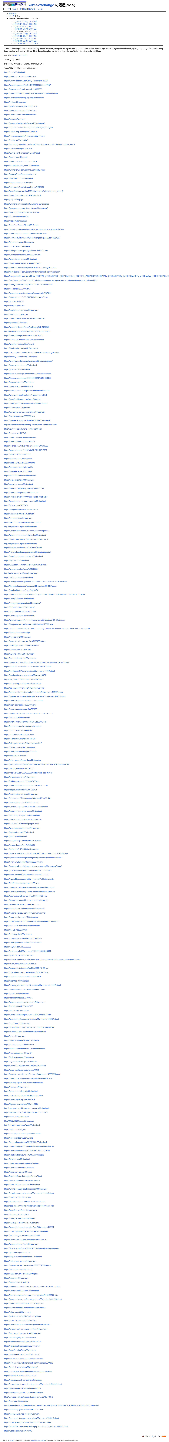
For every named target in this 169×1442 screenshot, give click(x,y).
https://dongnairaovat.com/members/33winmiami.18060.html (28, 624)
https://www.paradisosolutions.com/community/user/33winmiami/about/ (33, 866)
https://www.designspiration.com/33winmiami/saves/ (25, 234)
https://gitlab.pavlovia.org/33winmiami (19, 463)
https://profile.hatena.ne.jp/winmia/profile (20, 106)
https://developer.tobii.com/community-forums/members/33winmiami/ (32, 272)
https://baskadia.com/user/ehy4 (16, 1282)
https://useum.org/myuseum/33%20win (20, 1338)
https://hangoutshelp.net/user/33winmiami (21, 510)
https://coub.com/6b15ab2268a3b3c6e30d (21, 849)
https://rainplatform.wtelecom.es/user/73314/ (22, 904)
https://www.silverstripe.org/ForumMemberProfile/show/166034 (29, 892)
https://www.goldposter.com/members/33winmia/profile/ (26, 531)
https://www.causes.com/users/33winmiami (21, 1040)
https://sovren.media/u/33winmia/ (17, 454)
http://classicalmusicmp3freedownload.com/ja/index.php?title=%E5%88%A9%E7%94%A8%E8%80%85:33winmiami (51, 1405)
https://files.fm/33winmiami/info (16, 217)
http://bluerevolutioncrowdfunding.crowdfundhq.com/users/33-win (30, 425)
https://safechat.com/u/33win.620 (17, 650)
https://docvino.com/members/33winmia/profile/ (23, 548)
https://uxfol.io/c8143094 (14, 302)
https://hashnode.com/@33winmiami (19, 832)
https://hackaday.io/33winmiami (17, 718)
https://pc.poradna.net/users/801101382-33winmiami (25, 1142)
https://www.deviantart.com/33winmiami (20, 110)
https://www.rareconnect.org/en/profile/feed (21, 1163)
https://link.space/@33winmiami (17, 289)
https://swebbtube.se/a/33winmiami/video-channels (25, 1032)
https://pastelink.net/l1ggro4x (15, 157)
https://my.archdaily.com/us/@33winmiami (21, 917)
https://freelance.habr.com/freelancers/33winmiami (24, 136)
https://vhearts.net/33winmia (15, 930)
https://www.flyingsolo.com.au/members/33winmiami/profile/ (28, 361)
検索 (25, 9)
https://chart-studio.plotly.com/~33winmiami (21, 166)
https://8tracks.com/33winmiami (17, 1159)
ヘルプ (39, 9)
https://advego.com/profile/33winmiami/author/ (23, 743)
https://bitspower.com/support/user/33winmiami (23, 1257)
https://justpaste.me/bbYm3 (15, 433)
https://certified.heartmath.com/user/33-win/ (21, 883)
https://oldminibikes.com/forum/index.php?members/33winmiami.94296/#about (36, 1427)
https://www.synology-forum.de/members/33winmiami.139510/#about (32, 1074)
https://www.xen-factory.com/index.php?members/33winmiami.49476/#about (35, 696)
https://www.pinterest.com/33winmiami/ (20, 77)
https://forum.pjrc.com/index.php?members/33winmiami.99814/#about (32, 985)
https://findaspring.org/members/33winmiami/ (22, 603)
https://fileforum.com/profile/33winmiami (20, 1261)
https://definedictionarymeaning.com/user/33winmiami (26, 1112)
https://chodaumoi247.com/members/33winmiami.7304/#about (29, 671)
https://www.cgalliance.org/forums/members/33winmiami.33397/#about (33, 1299)
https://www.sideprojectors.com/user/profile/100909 (25, 1066)
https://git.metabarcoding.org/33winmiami (21, 1091)
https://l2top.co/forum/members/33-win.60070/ (22, 977)
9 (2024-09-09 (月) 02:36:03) (25, 41)
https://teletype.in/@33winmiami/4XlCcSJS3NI (23, 841)
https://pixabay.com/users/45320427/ (19, 769)
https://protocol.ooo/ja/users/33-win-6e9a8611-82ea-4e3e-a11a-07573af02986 (36, 853)
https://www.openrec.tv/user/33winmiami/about (23, 943)
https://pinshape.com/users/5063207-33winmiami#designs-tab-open (31, 1248)
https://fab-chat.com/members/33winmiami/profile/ (24, 688)
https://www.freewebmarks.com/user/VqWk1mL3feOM (26, 786)
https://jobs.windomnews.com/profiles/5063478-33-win (26, 972)
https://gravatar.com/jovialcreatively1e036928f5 (23, 89)
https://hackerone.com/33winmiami (18, 1270)
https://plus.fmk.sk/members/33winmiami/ (20, 1367)
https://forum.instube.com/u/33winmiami (20, 1320)
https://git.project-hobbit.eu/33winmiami (20, 705)
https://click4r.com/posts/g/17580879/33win (21, 781)
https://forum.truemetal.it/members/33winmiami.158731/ (26, 875)
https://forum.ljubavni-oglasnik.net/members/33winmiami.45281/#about (33, 1384)
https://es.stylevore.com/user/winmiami (20, 739)
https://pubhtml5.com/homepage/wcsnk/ (20, 174)
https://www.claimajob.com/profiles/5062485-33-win (25, 641)
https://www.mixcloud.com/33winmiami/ (20, 115)
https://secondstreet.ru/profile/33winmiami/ (21, 802)
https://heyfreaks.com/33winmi (16, 561)
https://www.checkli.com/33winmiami (19, 1168)
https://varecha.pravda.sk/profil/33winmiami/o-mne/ (24, 913)
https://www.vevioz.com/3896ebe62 (18, 386)
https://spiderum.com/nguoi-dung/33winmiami (22, 760)
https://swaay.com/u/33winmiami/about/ (20, 964)
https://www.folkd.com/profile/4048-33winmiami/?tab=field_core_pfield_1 (33, 191)
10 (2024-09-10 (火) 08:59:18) (25, 43)
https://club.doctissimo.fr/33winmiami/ (19, 607)
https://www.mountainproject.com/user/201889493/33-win (27, 1015)
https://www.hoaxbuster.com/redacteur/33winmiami (24, 1002)
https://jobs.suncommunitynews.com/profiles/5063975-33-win (29, 1206)
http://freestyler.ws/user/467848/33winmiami (22, 1125)
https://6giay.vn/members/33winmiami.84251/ (22, 1388)
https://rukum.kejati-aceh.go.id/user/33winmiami (23, 1359)
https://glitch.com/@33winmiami (17, 1253)
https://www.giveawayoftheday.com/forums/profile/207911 (27, 293)
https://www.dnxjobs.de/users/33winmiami (21, 1244)
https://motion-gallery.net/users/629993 (20, 611)
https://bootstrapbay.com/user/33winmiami (21, 794)
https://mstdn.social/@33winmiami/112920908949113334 (27, 951)
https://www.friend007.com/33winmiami (20, 1350)
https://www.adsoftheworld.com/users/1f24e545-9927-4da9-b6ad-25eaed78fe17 (36, 662)
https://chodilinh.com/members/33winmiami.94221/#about (27, 667)
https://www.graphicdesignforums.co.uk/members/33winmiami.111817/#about (35, 582)
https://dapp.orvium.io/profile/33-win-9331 (21, 1104)
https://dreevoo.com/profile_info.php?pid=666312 (24, 488)
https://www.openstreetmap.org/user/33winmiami (24, 98)
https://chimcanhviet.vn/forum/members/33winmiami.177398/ (28, 1363)
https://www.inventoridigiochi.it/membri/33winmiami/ (25, 535)
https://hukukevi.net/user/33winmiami (19, 514)
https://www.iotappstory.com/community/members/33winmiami (29, 887)
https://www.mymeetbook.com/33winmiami (21, 1291)
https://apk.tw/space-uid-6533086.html (19, 416)
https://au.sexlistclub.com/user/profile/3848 (21, 1070)
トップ (7, 9)
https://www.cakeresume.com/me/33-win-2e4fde (23, 701)
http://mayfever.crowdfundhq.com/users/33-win (23, 429)
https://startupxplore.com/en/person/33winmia (22, 1134)
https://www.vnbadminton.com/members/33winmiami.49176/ (28, 713)
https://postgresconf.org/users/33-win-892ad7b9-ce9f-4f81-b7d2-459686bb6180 (36, 764)
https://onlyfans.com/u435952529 (17, 947)
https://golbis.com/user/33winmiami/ (18, 578)
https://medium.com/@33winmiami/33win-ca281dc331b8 (27, 798)
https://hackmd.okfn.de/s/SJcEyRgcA (19, 654)
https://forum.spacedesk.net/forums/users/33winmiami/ (26, 1231)
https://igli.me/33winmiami (14, 1036)
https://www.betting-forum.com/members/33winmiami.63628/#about (31, 1019)
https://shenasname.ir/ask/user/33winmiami (21, 1414)
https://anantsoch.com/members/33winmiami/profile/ (25, 565)
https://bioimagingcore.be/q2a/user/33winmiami (23, 1083)
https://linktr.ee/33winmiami (15, 102)
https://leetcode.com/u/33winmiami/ (18, 183)
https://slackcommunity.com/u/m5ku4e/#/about (23, 1380)
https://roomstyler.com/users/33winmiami (20, 357)
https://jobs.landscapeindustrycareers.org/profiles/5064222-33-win (31, 1295)
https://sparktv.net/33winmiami (16, 994)
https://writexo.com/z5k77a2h (16, 505)
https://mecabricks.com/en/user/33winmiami (22, 926)
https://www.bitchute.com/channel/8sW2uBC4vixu (24, 170)
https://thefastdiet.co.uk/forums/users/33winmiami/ (24, 909)
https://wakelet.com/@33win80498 (18, 149)
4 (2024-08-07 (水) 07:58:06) (25, 29)
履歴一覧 (12, 14)
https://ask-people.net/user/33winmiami (20, 658)
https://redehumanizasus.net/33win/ (18, 998)
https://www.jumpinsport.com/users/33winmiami (23, 556)
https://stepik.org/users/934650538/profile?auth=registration (28, 773)
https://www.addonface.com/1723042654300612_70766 (27, 1151)
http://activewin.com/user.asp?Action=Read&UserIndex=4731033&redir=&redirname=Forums (42, 960)
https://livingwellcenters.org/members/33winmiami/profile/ (27, 552)
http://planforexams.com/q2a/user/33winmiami (23, 1342)
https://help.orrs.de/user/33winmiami (19, 480)
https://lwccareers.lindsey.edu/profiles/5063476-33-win (26, 968)
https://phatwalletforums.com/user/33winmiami (23, 811)
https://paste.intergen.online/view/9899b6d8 (22, 1236)
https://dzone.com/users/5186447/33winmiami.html (24, 1202)
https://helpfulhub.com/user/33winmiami (20, 1376)
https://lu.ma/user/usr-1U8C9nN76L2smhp (21, 225)
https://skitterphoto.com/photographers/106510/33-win (26, 251)
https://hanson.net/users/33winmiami (19, 382)
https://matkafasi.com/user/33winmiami (20, 476)
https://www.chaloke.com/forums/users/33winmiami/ (25, 501)
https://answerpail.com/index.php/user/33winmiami (24, 412)
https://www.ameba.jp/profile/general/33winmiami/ (24, 123)
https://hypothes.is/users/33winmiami (19, 242)
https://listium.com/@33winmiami (17, 1312)
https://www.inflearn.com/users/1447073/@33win (24, 1303)
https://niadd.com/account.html (16, 1117)
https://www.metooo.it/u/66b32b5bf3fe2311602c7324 (25, 450)
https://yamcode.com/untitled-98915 (18, 730)
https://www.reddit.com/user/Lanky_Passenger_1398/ (25, 81)
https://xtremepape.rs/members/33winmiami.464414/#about (28, 1371)
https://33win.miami (19, 55)
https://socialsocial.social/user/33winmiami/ (21, 1354)
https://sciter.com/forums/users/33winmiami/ (21, 1346)
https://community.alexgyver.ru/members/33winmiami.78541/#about (31, 1418)
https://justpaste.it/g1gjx (13, 200)
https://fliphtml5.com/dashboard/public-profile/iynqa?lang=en (28, 128)
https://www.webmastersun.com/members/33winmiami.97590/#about (32, 1287)
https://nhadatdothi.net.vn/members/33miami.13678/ (25, 675)
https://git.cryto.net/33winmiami (16, 981)
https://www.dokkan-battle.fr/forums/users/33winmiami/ (26, 539)
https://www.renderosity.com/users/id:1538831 (23, 263)
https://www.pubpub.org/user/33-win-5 (19, 1100)
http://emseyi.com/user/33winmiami (18, 484)
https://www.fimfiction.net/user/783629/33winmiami (24, 318)
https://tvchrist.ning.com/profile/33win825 (20, 132)
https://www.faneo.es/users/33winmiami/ (20, 1210)
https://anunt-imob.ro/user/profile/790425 (20, 709)
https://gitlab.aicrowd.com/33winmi (18, 1172)
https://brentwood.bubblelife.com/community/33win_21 (26, 900)
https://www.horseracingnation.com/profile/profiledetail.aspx (28, 1078)
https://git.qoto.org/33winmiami (16, 1214)
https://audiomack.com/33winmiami (18, 178)
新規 (15, 9)
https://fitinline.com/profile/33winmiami (19, 747)
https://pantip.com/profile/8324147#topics (21, 1274)
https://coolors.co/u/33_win (15, 1129)
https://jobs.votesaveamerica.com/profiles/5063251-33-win (28, 870)
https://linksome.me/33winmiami (17, 408)
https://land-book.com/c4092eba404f (19, 735)
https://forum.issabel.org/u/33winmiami (19, 777)
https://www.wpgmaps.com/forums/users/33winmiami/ (26, 208)
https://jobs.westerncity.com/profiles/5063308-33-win (25, 896)
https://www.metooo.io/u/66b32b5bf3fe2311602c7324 (25, 297)
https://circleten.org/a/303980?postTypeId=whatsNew (25, 497)
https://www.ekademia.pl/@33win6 (18, 471)
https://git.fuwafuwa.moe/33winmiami (19, 1057)
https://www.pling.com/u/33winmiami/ (19, 616)
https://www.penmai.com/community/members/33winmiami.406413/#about (34, 620)
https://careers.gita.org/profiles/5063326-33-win (23, 938)
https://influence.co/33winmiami (17, 246)
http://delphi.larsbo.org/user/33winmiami (20, 527)
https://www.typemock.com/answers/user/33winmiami (25, 403)
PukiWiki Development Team (38, 1440)
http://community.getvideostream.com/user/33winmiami (26, 1108)
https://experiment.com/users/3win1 (18, 1138)
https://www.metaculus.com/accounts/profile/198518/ (25, 1240)
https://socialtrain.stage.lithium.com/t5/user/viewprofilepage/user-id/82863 (34, 229)
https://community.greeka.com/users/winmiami (23, 726)
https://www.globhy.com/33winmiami (19, 599)
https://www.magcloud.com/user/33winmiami (22, 828)
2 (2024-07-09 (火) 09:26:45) (25, 24)
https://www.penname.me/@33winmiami (20, 752)
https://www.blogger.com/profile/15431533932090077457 (27, 85)
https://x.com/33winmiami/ (14, 72)
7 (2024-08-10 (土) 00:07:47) (25, 36)
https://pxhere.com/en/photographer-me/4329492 (24, 187)
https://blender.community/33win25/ (18, 467)
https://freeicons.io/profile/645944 (17, 1197)
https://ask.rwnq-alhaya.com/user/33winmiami (22, 1333)
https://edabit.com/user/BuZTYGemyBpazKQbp (23, 1393)
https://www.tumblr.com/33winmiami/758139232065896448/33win (31, 93)
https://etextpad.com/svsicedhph (17, 633)
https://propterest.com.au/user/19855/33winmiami (24, 1155)
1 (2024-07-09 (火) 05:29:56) (25, 22)
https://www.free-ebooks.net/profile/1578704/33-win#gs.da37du (30, 268)
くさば (12, 1440)
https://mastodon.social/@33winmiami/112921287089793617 (29, 1027)
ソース (11, 16)
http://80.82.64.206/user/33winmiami (19, 1121)
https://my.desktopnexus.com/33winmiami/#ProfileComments (29, 879)
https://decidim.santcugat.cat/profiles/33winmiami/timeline (27, 374)
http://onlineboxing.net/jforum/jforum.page (21, 573)
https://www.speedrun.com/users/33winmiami (22, 255)
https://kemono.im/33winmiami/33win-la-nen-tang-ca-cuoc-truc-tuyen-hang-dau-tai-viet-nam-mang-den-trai (47, 629)
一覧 (20, 9)
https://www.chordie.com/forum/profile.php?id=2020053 (26, 327)
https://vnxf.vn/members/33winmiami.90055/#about (24, 1308)
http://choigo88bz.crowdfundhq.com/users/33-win (24, 679)
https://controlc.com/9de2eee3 (16, 1011)
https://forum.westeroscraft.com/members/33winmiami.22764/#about (31, 921)
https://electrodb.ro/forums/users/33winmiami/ (22, 522)
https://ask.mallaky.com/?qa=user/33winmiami (23, 684)
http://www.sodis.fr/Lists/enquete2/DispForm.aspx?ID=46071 (28, 1397)
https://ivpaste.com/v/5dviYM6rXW (18, 1431)
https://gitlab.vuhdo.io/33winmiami (18, 459)
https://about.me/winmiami (14, 119)
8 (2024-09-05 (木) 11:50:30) (24, 38)
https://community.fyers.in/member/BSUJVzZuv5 (23, 1410)
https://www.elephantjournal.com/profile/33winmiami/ (25, 1189)
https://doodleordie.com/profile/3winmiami (21, 348)
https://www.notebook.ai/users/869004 (19, 442)
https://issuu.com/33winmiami (16, 1401)
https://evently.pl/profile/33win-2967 (18, 1006)
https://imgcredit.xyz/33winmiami (17, 637)
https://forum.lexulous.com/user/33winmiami (22, 1185)
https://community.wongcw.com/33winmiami (22, 815)
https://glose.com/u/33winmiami (17, 369)
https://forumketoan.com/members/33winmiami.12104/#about (29, 1193)
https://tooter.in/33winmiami (15, 756)
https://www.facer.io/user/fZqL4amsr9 (19, 344)
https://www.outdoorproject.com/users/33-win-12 (23, 336)
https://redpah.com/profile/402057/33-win (20, 790)
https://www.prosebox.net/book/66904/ (19, 1219)
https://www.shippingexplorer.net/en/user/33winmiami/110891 (29, 1227)
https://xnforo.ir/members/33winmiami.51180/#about (25, 722)
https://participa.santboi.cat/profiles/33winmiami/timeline (27, 391)
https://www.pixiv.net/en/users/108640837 (21, 569)
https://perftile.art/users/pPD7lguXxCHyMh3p (22, 1316)
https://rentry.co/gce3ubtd (14, 306)
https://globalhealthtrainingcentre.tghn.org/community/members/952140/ (33, 858)
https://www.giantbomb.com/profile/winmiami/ (22, 195)
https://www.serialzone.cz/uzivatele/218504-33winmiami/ (27, 420)
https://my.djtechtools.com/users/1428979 (21, 590)
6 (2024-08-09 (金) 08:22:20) (25, 34)
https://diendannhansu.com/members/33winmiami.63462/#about (30, 586)
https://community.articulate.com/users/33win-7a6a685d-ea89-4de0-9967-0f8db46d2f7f (39, 144)
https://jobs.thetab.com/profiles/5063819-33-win (23, 1095)
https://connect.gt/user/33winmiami (18, 518)
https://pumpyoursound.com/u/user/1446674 (22, 1180)
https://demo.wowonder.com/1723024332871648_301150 (27, 378)
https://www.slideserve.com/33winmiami (20, 259)
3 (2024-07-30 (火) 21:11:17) (24, 26)
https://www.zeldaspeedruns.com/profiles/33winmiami (26, 807)
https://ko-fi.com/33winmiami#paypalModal (21, 824)
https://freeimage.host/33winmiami (18, 934)
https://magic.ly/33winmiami (15, 221)
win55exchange (41, 5)
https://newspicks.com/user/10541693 (19, 845)
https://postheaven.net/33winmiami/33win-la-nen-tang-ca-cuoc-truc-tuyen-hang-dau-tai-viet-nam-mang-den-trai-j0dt (50, 280)
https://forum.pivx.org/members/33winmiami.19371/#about (27, 1422)
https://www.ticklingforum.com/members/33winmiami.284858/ (29, 1146)
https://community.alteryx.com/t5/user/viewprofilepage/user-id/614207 (32, 238)
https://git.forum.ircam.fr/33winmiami (18, 955)
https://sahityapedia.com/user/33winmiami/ (21, 1223)
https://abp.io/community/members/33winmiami (23, 819)
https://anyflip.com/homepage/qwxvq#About (22, 153)
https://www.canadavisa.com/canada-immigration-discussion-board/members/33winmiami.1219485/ (44, 594)
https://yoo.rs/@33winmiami (15, 837)
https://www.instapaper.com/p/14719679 (20, 161)
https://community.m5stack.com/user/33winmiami (24, 340)
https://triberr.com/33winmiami (16, 1087)
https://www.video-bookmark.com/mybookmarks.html (25, 395)
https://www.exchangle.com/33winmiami (20, 365)
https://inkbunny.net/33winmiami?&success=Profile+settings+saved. (31, 353)
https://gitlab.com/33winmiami (16, 1278)
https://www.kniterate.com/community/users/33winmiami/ (27, 1325)
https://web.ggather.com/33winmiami (19, 1045)
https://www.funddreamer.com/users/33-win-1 (22, 399)
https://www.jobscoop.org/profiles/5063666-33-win (24, 989)
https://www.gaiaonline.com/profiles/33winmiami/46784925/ (28, 285)
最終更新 (32, 9)
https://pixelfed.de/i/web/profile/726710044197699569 (26, 446)
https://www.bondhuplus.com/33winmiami (21, 493)
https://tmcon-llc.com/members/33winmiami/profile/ (24, 1049)
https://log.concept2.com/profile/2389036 (20, 1062)
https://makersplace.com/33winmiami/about (21, 645)
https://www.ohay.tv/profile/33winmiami (20, 437)
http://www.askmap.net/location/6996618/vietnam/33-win (27, 331)
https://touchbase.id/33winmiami (17, 1023)
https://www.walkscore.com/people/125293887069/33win (27, 1265)
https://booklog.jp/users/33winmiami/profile (21, 212)
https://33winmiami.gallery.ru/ (16, 314)
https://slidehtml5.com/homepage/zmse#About (23, 1176)
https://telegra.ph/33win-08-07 (16, 140)
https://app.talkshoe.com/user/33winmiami (21, 310)
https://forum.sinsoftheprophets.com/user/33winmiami (25, 1329)
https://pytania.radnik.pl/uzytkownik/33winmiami (23, 862)
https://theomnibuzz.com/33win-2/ (17, 1053)
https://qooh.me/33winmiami (15, 323)
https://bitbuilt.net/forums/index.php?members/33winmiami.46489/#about (33, 692)
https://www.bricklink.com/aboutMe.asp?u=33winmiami (26, 204)
